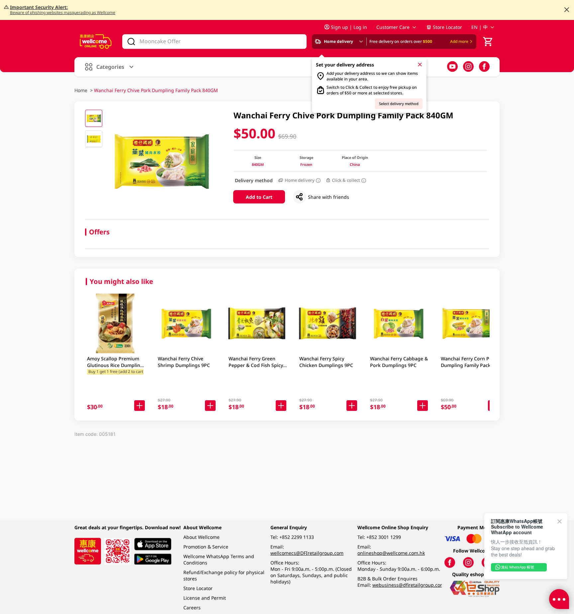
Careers (192, 607)
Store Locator (447, 27)
